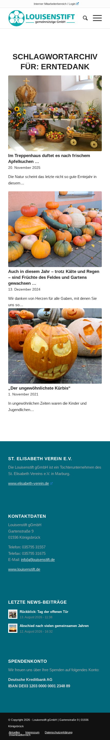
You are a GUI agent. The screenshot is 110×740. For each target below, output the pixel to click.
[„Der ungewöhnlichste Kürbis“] (55, 346)
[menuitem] (56, 3)
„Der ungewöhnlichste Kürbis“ (39, 388)
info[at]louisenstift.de (38, 559)
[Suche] (83, 18)
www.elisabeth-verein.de (28, 483)
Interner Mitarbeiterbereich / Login (54, 3)
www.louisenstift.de (24, 569)
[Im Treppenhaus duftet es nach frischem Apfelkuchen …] (55, 113)
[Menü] (95, 18)
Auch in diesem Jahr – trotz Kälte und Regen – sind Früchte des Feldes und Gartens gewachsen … (53, 277)
